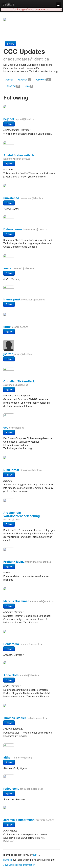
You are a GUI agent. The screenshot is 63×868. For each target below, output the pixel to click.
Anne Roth (11, 675)
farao (7, 326)
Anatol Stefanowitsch (18, 155)
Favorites (24, 79)
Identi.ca (8, 4)
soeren (8, 268)
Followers (43, 79)
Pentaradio (11, 644)
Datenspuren (12, 229)
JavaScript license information (19, 864)
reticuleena (11, 788)
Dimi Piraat (11, 470)
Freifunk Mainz (14, 561)
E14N (36, 854)
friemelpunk (11, 299)
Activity (9, 79)
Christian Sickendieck (19, 381)
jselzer (8, 354)
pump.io (7, 859)
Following (12, 85)
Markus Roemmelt (16, 601)
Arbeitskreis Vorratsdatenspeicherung (21, 514)
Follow (10, 43)
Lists (28, 85)
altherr (8, 757)
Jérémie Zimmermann (19, 820)
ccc (5, 427)
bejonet (8, 119)
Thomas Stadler (14, 718)
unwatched (11, 198)
